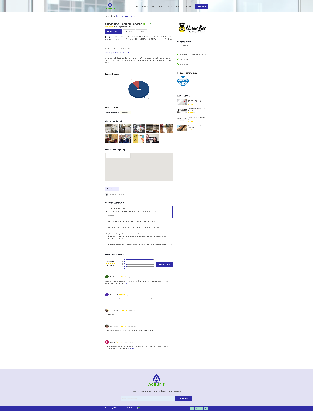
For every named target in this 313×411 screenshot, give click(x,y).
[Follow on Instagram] (201, 408)
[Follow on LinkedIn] (206, 408)
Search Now (184, 398)
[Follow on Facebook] (192, 408)
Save (142, 32)
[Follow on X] (197, 408)
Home (136, 6)
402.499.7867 (184, 64)
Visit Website (184, 59)
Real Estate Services (173, 6)
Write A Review (164, 264)
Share (130, 32)
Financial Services (157, 6)
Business (145, 6)
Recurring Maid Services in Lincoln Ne (117, 53)
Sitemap (140, 408)
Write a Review (114, 32)
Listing (113, 16)
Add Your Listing (201, 6)
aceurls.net (120, 408)
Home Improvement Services (125, 16)
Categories (187, 6)
